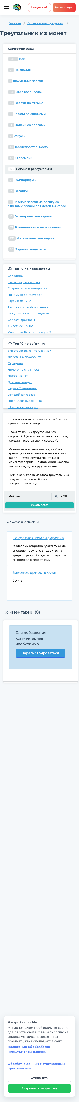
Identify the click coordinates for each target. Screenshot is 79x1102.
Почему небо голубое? (25, 294)
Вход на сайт (39, 7)
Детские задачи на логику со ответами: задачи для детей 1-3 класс (37, 204)
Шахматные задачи (26, 81)
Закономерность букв (24, 282)
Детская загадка (20, 382)
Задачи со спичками (28, 114)
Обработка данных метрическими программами (36, 1066)
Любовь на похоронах (24, 357)
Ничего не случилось (23, 369)
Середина (15, 276)
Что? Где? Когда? (26, 92)
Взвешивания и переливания (35, 227)
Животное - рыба (21, 326)
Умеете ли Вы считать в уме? (29, 332)
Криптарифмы (23, 180)
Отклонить (39, 1078)
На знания (20, 70)
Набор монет (17, 375)
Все (17, 59)
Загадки (19, 191)
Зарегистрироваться (40, 653)
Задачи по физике (26, 103)
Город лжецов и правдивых (28, 313)
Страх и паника (19, 301)
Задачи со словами (27, 125)
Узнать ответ (39, 505)
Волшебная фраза (21, 394)
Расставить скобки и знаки (28, 307)
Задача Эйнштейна (22, 388)
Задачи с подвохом (28, 249)
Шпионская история (23, 407)
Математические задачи (32, 238)
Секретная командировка (27, 288)
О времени (21, 158)
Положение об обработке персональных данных (29, 1049)
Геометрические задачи (31, 216)
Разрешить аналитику (39, 1088)
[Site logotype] (17, 7)
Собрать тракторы (21, 320)
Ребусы (17, 136)
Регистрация (64, 7)
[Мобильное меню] (6, 7)
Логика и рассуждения (45, 23)
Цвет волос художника (25, 400)
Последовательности (29, 147)
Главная (15, 23)
